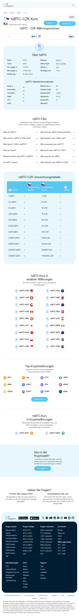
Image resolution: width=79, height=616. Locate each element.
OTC (7, 566)
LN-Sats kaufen (11, 538)
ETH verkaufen (45, 533)
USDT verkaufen (46, 536)
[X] (43, 518)
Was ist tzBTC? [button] (9, 132)
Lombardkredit (11, 569)
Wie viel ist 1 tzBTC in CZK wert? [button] (17, 138)
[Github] (73, 518)
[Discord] (50, 518)
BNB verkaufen (45, 545)
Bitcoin (60, 530)
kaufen (50, 23)
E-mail (47, 501)
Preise (25, 584)
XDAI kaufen (10, 550)
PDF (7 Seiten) (61, 64)
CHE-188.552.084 (29, 595)
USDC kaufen (10, 547)
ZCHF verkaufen (46, 551)
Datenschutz (71, 595)
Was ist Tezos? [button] (9, 150)
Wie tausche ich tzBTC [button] (50, 156)
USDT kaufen (10, 544)
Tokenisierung (11, 580)
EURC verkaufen (46, 542)
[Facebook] (58, 518)
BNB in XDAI (27, 551)
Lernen (42, 569)
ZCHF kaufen (10, 553)
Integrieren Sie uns (12, 572)
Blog (24, 581)
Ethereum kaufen (12, 541)
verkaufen (66, 23)
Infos (25, 563)
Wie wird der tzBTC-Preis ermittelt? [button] (55, 132)
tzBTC (19, 13)
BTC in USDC (27, 536)
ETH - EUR (61, 554)
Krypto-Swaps (28, 527)
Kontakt (43, 578)
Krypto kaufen (11, 527)
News (25, 566)
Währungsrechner (64, 542)
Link (57, 67)
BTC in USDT (27, 533)
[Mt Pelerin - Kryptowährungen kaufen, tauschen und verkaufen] (8, 5)
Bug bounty (43, 598)
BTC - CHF (61, 545)
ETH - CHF (61, 551)
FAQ (41, 566)
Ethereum (61, 533)
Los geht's (41, 468)
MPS (24, 578)
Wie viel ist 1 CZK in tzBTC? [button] (14, 144)
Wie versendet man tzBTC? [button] (52, 144)
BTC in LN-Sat (28, 539)
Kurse (12, 13)
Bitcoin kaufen (11, 530)
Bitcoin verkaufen (46, 530)
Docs (42, 575)
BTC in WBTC (27, 545)
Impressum (54, 595)
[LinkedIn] (55, 518)
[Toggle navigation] (73, 5)
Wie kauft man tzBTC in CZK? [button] (53, 150)
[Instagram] (62, 518)
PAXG (60, 536)
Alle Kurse (38, 399)
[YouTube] (65, 518)
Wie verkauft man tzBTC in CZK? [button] (54, 162)
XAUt (59, 539)
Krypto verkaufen (47, 527)
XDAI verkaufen (45, 548)
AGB (62, 595)
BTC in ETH (27, 530)
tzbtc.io (58, 60)
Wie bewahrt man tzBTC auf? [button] (53, 138)
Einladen (26, 575)
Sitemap (34, 598)
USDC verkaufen (46, 539)
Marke (25, 569)
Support (43, 563)
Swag (25, 587)
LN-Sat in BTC (28, 542)
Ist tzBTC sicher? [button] (10, 162)
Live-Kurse (62, 527)
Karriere (26, 572)
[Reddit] (69, 518)
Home (5, 13)
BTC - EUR (61, 548)
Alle (7, 556)
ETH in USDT (27, 548)
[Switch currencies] (39, 36)
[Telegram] (47, 518)
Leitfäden (43, 572)
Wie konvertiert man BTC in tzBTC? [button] (18, 156)
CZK (71, 17)
